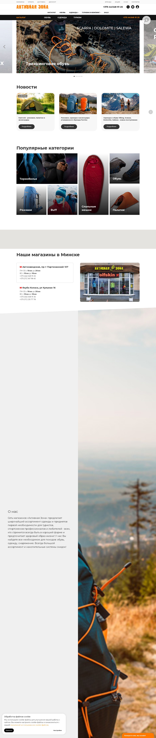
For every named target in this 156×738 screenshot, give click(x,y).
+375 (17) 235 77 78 (28, 299)
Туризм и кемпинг (91, 12)
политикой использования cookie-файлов (29, 725)
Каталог (52, 12)
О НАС (126, 2)
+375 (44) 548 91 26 (28, 276)
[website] (128, 6)
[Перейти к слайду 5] (81, 76)
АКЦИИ (117, 2)
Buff (54, 209)
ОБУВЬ (47, 17)
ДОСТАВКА (41, 2)
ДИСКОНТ (52, 2)
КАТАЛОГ (21, 17)
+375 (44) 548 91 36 (28, 297)
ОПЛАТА (31, 2)
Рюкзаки (26, 209)
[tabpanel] (110, 282)
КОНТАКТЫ (136, 2)
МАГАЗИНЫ (20, 2)
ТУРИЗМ (77, 17)
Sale (106, 12)
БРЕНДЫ (108, 2)
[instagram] (132, 6)
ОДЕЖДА (62, 17)
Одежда (73, 12)
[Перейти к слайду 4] (79, 76)
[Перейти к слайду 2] (76, 76)
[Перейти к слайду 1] (74, 76)
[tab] (45, 273)
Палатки (119, 209)
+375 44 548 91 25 (113, 7)
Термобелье (28, 178)
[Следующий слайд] (152, 47)
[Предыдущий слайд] (4, 47)
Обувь (62, 12)
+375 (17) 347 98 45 (28, 279)
